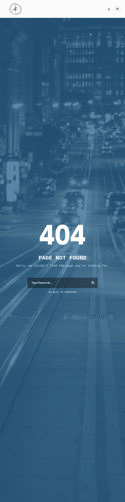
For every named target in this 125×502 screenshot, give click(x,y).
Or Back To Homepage (62, 292)
